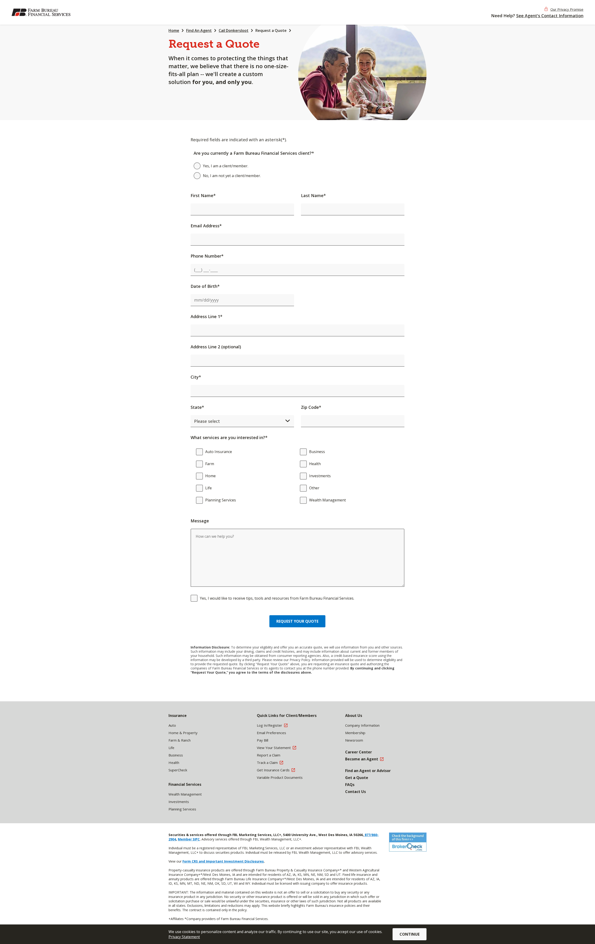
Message (200, 521)
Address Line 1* (206, 316)
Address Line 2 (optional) (216, 346)
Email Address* (206, 225)
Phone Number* (207, 256)
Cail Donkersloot (233, 30)
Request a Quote (271, 30)
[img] (42, 12)
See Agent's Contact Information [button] (549, 15)
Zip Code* (311, 407)
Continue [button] (410, 934)
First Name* (203, 195)
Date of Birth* (205, 286)
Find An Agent (199, 30)
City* (196, 377)
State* (197, 407)
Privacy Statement (184, 936)
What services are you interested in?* (229, 437)
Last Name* (313, 195)
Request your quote (297, 621)
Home (174, 30)
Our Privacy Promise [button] (566, 9)
